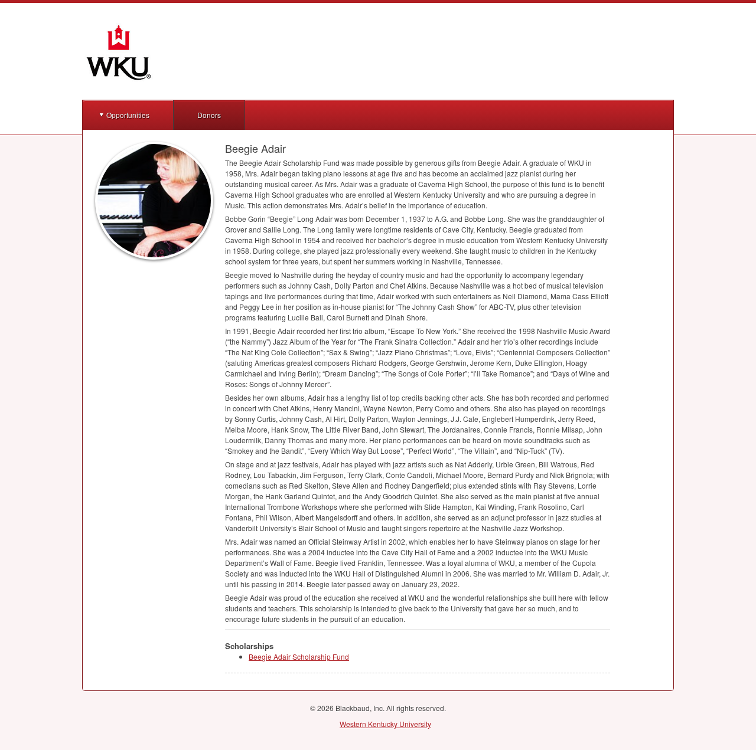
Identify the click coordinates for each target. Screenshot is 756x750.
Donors (209, 115)
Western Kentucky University (385, 724)
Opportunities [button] (127, 115)
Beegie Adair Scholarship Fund (299, 656)
